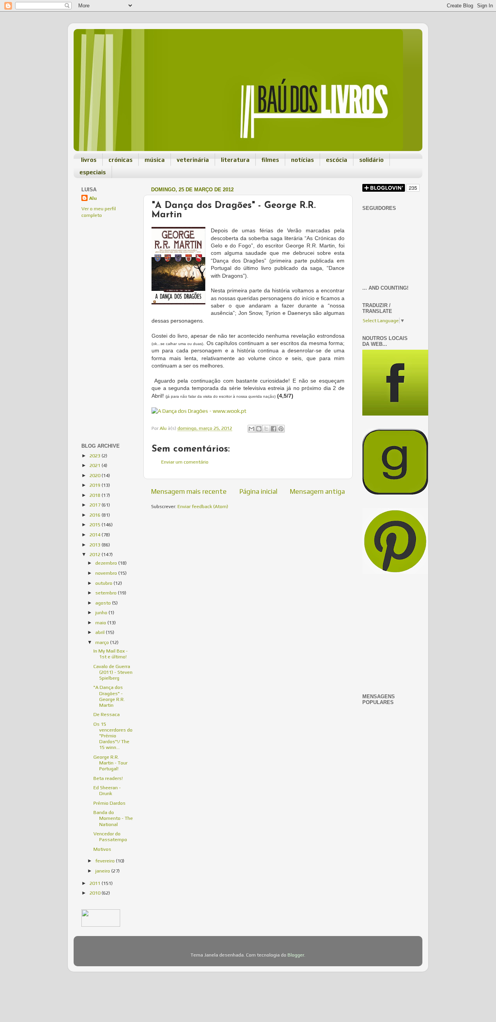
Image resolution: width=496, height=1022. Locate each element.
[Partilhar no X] (266, 429)
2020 (96, 475)
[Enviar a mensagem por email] (251, 429)
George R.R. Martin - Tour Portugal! (110, 762)
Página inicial (258, 491)
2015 (96, 524)
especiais (92, 172)
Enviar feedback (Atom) (202, 506)
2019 (96, 485)
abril (100, 632)
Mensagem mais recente (189, 491)
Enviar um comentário (184, 462)
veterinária (193, 159)
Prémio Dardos (109, 803)
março (102, 642)
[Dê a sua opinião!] (259, 429)
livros (88, 159)
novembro (106, 573)
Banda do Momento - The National (113, 818)
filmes (270, 159)
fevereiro (105, 861)
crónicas (120, 159)
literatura (235, 159)
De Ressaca (106, 714)
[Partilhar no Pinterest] (281, 429)
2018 (96, 495)
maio (101, 622)
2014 (96, 535)
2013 (96, 545)
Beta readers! (108, 778)
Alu (93, 198)
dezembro (106, 563)
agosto (103, 603)
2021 (96, 465)
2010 (96, 893)
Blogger (296, 955)
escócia (336, 159)
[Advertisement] (104, 276)
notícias (302, 159)
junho (101, 612)
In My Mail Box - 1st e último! (110, 654)
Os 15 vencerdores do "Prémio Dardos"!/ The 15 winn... (113, 735)
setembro (106, 593)
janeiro (103, 871)
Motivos (102, 849)
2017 (96, 505)
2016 (96, 515)
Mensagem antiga (317, 491)
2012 (96, 554)
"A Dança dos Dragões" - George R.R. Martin (109, 696)
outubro (104, 583)
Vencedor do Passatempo (110, 836)
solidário (371, 159)
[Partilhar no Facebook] (273, 429)
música (155, 159)
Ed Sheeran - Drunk (107, 790)
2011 (96, 883)
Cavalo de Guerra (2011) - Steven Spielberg (113, 672)
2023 (96, 456)
